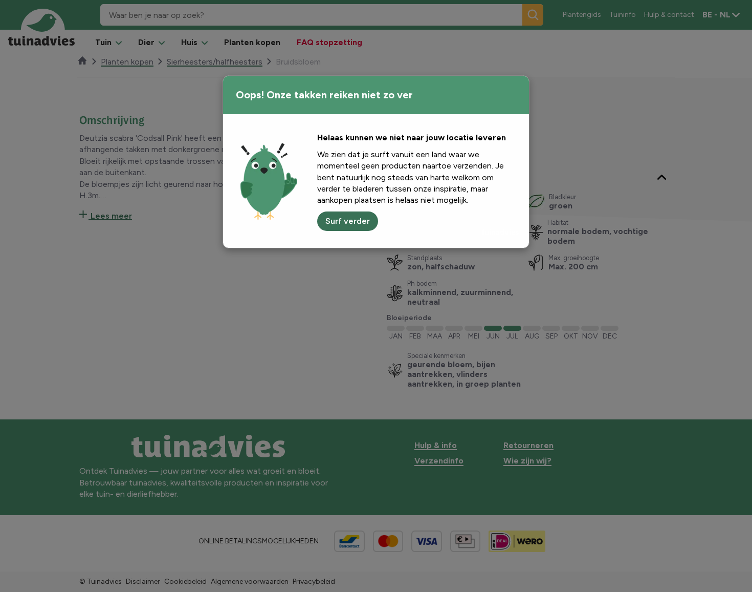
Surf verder (347, 221)
